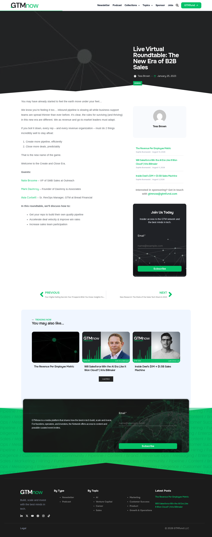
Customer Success (139, 501)
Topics (146, 5)
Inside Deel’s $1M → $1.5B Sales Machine (156, 175)
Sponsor (160, 5)
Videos (137, 83)
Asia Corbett (28, 197)
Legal (23, 528)
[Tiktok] (49, 516)
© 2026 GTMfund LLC (177, 528)
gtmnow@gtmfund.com (162, 193)
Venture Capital (104, 501)
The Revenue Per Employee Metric (153, 148)
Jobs (170, 5)
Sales (99, 510)
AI (97, 497)
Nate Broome (29, 180)
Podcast (117, 5)
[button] (177, 5)
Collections (131, 5)
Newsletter (103, 5)
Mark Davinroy (30, 189)
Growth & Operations (141, 510)
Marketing (135, 497)
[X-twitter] (27, 516)
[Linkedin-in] (21, 516)
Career (99, 506)
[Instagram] (43, 516)
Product (134, 506)
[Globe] (38, 516)
